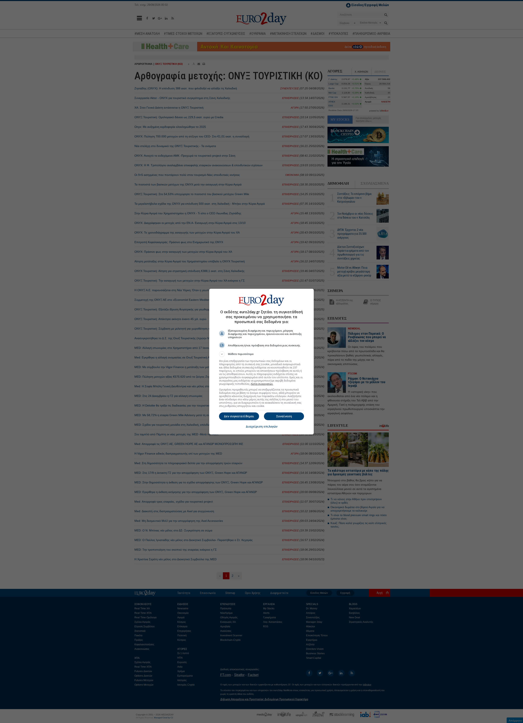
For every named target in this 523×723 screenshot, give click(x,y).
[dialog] (261, 361)
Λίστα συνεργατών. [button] (262, 384)
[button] (261, 354)
